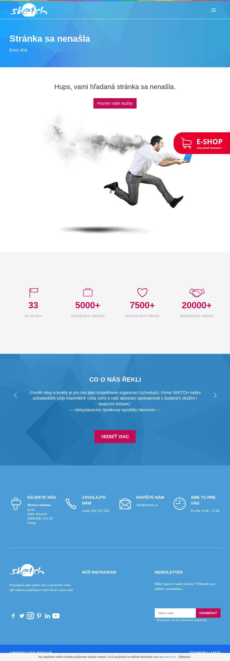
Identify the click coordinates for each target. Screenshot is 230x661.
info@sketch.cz (147, 505)
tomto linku (169, 657)
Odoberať (208, 613)
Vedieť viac (115, 436)
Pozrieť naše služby (115, 103)
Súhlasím (184, 657)
